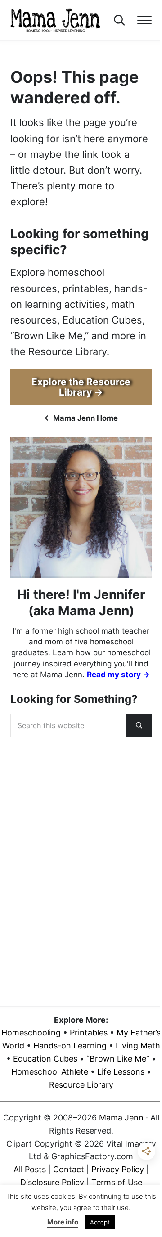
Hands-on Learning (70, 1045)
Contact (68, 1169)
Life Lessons (120, 1071)
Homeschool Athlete (49, 1071)
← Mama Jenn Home (81, 418)
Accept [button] (100, 1222)
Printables (89, 1032)
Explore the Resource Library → (81, 387)
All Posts (30, 1169)
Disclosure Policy (52, 1182)
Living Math (138, 1045)
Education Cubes (45, 1058)
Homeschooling (31, 1032)
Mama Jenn (121, 1117)
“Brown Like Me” (117, 1058)
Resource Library (81, 1084)
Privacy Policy (117, 1169)
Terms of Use (116, 1182)
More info (62, 1222)
